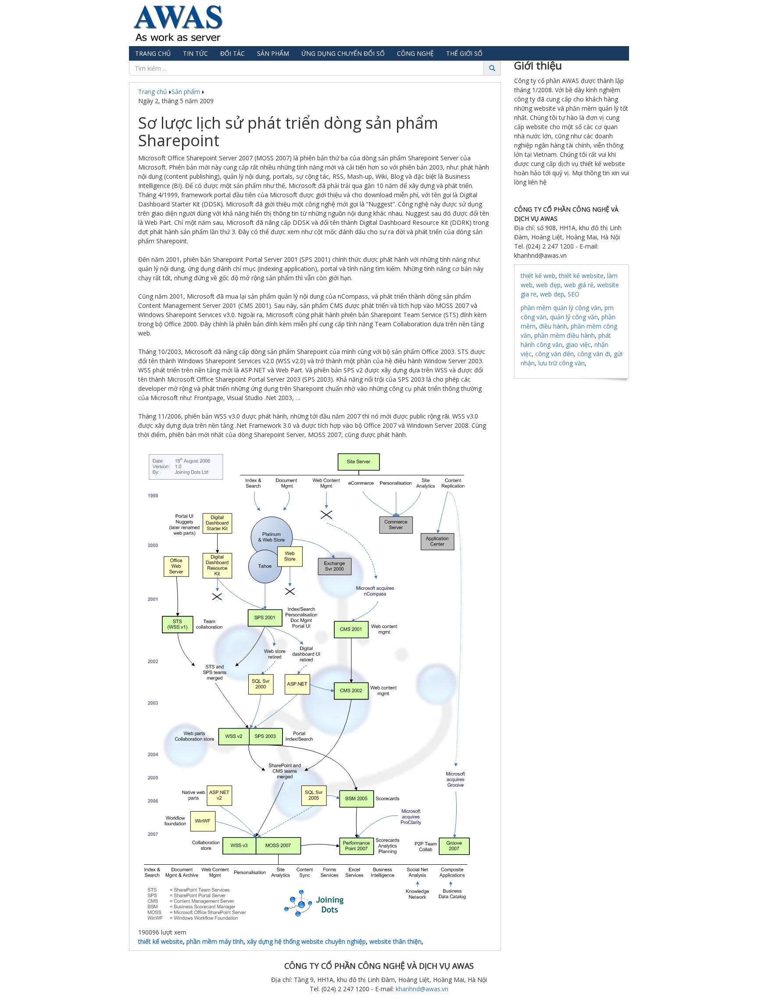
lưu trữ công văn (561, 363)
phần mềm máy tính (214, 941)
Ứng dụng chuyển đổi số (343, 53)
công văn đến (554, 354)
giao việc (578, 344)
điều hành (553, 326)
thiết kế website (160, 941)
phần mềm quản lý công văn (561, 307)
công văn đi (593, 354)
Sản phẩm (273, 53)
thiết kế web (538, 275)
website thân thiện (395, 941)
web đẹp (548, 285)
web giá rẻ (579, 285)
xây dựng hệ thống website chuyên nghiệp (306, 941)
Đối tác (232, 53)
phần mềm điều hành (564, 335)
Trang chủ (153, 53)
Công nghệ (415, 53)
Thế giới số (464, 53)
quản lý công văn (574, 317)
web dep (552, 294)
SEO (573, 294)
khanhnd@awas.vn (422, 989)
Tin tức (195, 53)
